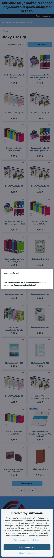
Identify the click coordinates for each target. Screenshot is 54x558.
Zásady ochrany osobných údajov (27, 540)
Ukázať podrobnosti (27, 553)
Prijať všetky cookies (27, 547)
